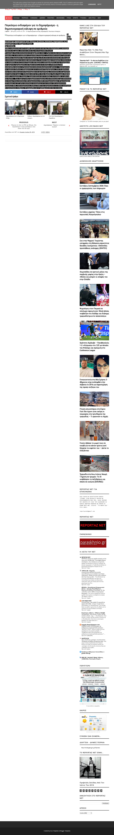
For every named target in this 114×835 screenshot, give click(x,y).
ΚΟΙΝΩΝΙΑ (33, 18)
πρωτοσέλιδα (90, 705)
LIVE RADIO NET (87, 601)
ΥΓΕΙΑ (69, 18)
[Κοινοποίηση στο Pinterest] (49, 132)
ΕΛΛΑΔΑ (17, 18)
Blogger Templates (65, 831)
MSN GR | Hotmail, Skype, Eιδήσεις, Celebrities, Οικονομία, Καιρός (92, 658)
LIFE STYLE (92, 18)
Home (9, 18)
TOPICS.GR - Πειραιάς (88, 570)
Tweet (15, 92)
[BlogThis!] (44, 132)
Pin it (49, 92)
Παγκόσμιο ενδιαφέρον (54, 31)
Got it (99, 4)
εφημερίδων (97, 705)
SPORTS (75, 18)
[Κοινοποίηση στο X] (45, 132)
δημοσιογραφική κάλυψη (34, 31)
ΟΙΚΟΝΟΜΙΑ (60, 18)
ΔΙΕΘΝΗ (42, 18)
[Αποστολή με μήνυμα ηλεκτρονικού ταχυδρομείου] (42, 132)
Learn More (92, 4)
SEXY (99, 18)
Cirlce (66, 92)
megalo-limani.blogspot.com (91, 624)
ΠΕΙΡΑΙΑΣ (25, 18)
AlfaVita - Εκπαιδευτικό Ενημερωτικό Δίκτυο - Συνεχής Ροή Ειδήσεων (93, 588)
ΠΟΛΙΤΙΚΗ (50, 18)
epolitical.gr (85, 638)
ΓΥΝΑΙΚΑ (83, 18)
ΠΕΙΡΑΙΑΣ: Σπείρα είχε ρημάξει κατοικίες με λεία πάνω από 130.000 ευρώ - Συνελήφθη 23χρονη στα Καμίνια (94, 560)
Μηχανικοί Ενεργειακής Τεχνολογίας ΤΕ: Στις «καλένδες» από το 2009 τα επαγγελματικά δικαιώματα (93, 592)
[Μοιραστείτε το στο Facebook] (47, 132)
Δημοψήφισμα (44, 31)
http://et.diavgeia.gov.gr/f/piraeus (90, 747)
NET (9, 31)
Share (32, 92)
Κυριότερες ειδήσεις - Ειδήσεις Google (93, 613)
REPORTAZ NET (17, 9)
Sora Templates (54, 831)
